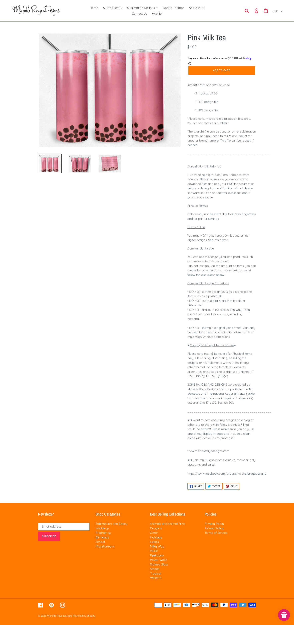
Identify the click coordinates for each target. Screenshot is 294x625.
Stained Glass (159, 564)
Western (155, 578)
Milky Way (157, 546)
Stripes (154, 569)
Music (154, 551)
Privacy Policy (214, 524)
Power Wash (158, 560)
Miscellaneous (105, 546)
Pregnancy (103, 533)
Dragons (156, 528)
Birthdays (102, 537)
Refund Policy (214, 528)
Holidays (156, 537)
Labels (154, 542)
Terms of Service (216, 533)
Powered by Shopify (84, 615)
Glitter (154, 533)
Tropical (155, 573)
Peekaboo (157, 555)
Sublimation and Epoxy (111, 524)
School (100, 542)
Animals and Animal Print (167, 524)
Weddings (102, 528)
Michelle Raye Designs (59, 615)
